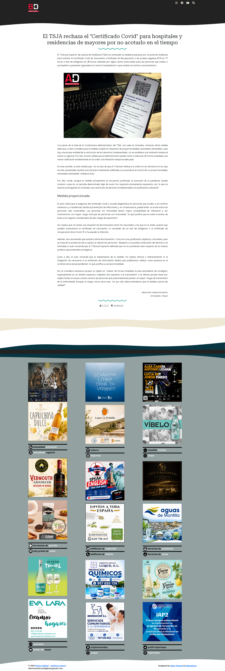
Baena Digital (42, 666)
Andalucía (118, 305)
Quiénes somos (58, 666)
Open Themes (176, 665)
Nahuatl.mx (190, 665)
